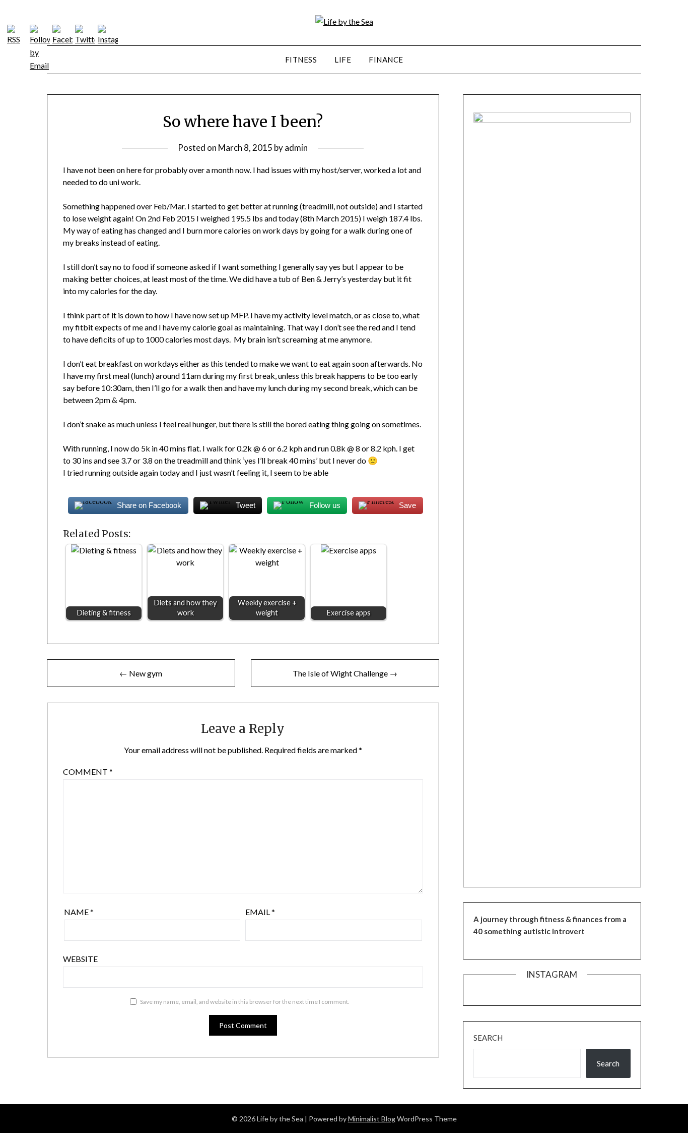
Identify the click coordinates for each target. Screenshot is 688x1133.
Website (80, 959)
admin (296, 147)
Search (488, 1037)
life (342, 59)
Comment (88, 771)
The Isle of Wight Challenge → (345, 673)
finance (386, 59)
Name (79, 912)
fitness (301, 59)
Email (260, 912)
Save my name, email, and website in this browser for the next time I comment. (245, 1001)
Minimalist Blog (371, 1118)
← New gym (140, 673)
